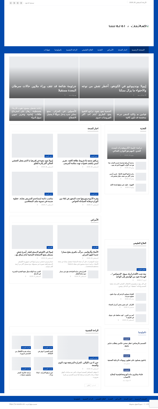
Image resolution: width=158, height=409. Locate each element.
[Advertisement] (55, 25)
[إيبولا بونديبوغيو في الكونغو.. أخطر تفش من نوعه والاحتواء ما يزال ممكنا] (114, 77)
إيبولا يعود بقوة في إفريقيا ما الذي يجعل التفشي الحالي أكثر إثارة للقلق (32, 162)
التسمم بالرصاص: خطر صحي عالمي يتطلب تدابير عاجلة (127, 344)
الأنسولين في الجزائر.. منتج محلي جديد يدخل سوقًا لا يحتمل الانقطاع (61, 114)
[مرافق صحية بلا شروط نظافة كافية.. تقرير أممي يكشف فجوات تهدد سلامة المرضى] (78, 146)
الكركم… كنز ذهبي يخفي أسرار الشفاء (121, 304)
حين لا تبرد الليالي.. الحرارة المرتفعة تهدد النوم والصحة (78, 364)
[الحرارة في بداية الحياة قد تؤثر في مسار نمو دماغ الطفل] (93, 274)
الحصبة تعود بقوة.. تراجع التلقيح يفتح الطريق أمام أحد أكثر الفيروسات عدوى (96, 114)
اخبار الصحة (122, 49)
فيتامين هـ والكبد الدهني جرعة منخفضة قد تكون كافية (131, 116)
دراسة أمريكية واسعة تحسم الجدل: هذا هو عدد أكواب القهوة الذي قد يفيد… (121, 164)
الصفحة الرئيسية (138, 49)
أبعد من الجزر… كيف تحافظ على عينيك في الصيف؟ (121, 316)
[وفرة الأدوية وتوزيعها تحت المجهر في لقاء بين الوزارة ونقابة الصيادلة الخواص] (78, 184)
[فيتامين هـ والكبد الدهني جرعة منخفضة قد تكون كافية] (131, 110)
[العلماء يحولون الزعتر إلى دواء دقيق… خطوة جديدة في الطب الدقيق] (141, 297)
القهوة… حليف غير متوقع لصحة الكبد (122, 185)
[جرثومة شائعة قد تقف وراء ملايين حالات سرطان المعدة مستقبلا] (44, 77)
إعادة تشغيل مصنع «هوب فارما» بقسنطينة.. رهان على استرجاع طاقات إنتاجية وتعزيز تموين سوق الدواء (26, 113)
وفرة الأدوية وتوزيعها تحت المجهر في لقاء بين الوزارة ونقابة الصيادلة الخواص (78, 200)
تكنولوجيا (58, 49)
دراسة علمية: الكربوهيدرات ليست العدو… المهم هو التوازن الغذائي (126, 149)
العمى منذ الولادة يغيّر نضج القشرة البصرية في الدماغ (26, 272)
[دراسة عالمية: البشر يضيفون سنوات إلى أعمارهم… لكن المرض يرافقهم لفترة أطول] (21, 363)
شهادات (47, 49)
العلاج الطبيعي (87, 49)
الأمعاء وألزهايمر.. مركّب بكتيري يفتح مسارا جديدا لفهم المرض (79, 253)
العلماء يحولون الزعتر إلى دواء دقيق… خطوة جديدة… (121, 295)
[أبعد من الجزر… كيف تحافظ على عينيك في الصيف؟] (141, 318)
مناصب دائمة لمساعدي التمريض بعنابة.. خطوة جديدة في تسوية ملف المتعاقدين (33, 200)
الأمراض (110, 49)
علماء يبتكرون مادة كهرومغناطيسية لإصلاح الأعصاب (126, 375)
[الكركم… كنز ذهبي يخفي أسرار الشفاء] (141, 307)
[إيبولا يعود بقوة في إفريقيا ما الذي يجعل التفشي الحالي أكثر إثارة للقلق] (32, 146)
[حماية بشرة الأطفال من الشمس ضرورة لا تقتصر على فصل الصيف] (21, 342)
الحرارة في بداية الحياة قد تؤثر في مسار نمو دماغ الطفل (72, 272)
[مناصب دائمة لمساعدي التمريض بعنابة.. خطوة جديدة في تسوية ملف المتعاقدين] (32, 184)
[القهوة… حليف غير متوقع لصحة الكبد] (141, 188)
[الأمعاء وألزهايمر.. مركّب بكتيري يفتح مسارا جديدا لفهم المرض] (78, 237)
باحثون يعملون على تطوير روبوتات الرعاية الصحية (127, 360)
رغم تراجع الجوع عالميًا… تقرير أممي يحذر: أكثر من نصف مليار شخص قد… (121, 175)
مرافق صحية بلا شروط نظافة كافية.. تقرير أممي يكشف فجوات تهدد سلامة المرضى (80, 162)
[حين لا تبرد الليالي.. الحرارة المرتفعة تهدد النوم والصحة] (78, 348)
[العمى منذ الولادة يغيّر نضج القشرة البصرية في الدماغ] (47, 274)
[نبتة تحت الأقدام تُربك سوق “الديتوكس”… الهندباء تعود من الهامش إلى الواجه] (126, 259)
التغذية (100, 49)
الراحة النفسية (71, 49)
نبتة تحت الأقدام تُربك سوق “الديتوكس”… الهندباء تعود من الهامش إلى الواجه (128, 275)
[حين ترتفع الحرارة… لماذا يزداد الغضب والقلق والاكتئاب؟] (43, 363)
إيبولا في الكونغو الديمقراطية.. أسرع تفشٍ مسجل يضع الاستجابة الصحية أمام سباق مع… (33, 253)
